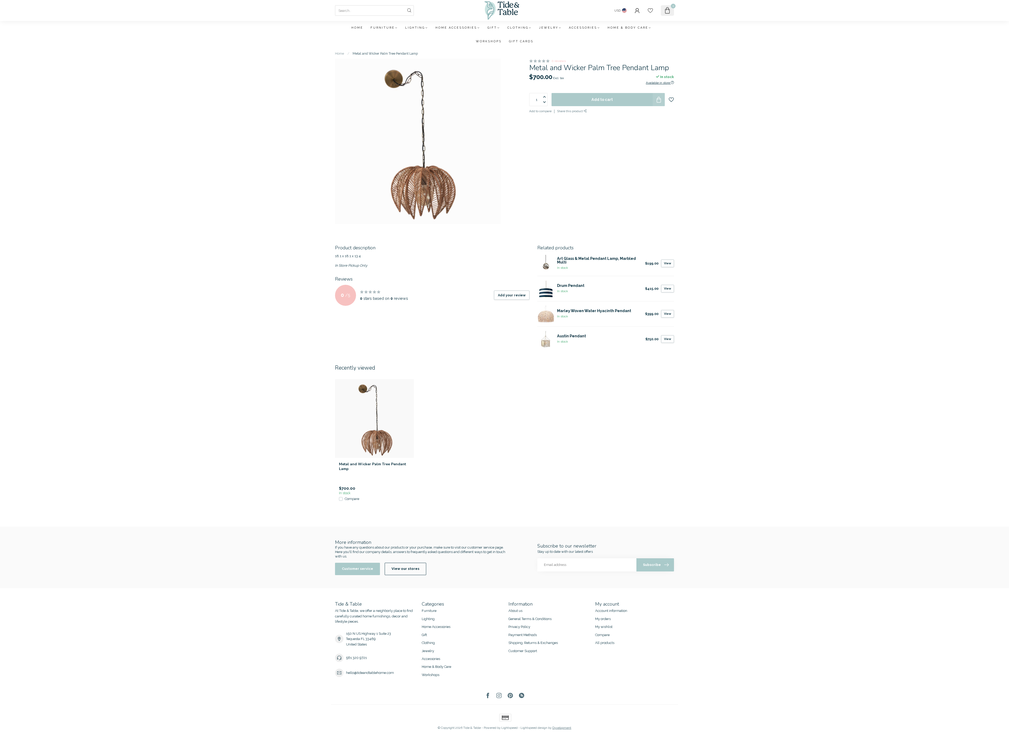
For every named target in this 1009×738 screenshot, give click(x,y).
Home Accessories (456, 27)
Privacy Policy (519, 627)
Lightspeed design (534, 728)
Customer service (357, 569)
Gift (492, 27)
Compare (352, 499)
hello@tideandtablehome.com (370, 673)
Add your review (512, 295)
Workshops (489, 41)
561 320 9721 (356, 658)
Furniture (382, 27)
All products (604, 643)
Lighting (415, 27)
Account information (611, 611)
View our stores (405, 569)
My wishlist (603, 627)
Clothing (517, 27)
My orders (603, 619)
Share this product (570, 111)
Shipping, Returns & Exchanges (533, 643)
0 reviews (559, 61)
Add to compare (540, 111)
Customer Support (522, 651)
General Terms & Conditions (530, 619)
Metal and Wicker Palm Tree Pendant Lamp (385, 53)
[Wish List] (650, 10)
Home (357, 27)
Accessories (583, 27)
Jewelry (548, 27)
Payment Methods (522, 635)
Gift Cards (521, 41)
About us (515, 611)
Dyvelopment (561, 728)
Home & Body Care (628, 27)
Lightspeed (509, 728)
